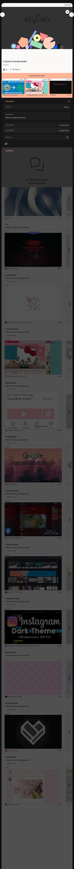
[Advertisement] (7, 434)
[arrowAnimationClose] (2, 14)
